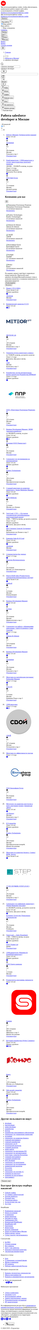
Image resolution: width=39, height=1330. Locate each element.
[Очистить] (4, 71)
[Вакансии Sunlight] (21, 1002)
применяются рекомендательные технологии (18, 1306)
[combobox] (10, 67)
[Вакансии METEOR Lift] (21, 321)
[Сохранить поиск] (3, 77)
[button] (3, 42)
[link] (4, 37)
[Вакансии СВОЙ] (21, 722)
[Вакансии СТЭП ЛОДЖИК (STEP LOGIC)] (21, 872)
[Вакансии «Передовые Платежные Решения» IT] (21, 395)
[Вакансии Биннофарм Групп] (21, 772)
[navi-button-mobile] (3, 48)
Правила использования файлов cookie (14, 16)
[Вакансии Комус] (21, 1060)
